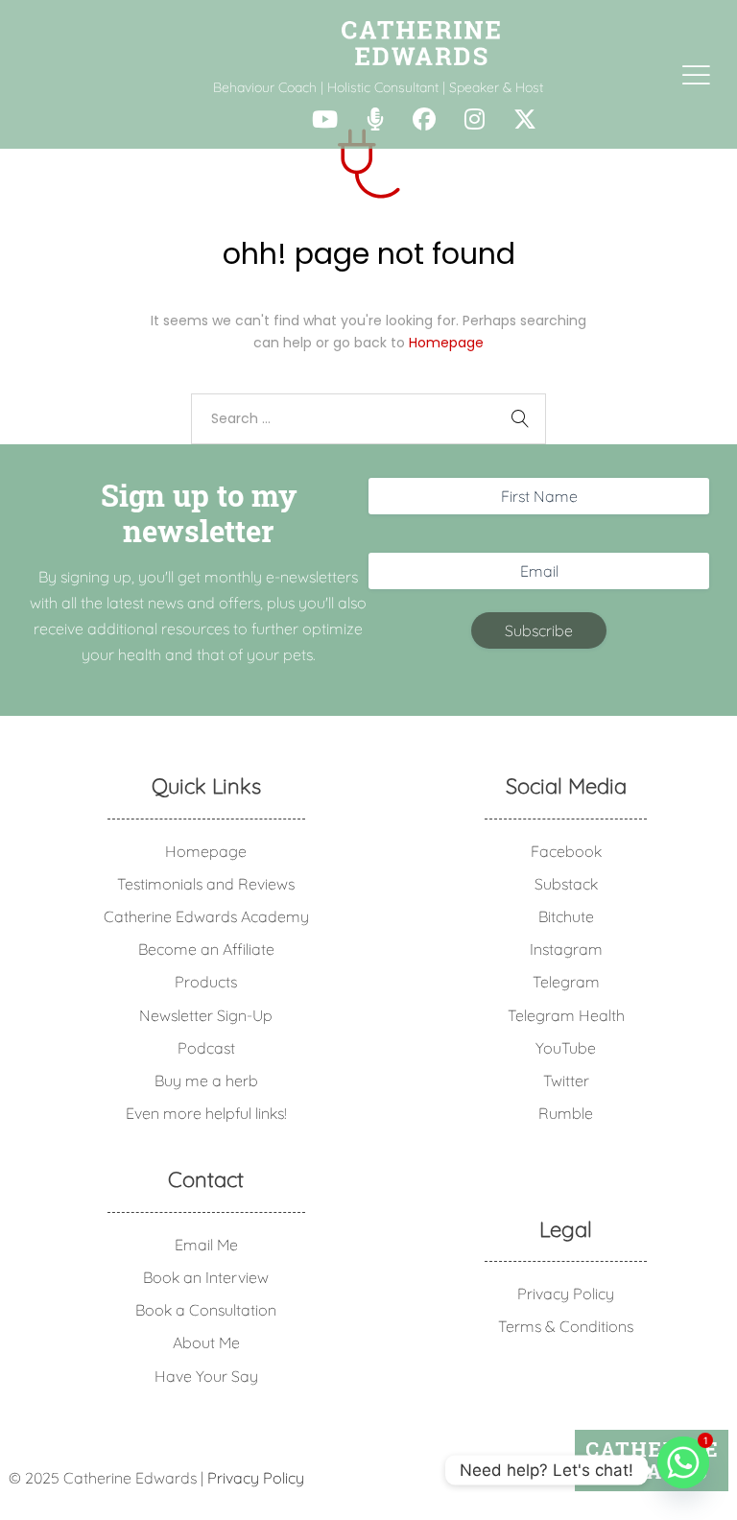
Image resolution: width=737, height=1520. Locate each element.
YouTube (565, 1047)
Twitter (566, 1080)
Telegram (566, 981)
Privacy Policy (565, 1293)
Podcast (206, 1047)
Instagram (566, 949)
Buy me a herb (206, 1080)
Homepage (446, 342)
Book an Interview (206, 1277)
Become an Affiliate (206, 949)
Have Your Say (206, 1376)
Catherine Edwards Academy (206, 916)
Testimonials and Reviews (206, 883)
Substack (566, 883)
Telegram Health (566, 1015)
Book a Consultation (205, 1309)
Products (206, 981)
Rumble (565, 1113)
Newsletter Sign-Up (206, 1015)
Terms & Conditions (565, 1326)
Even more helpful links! (206, 1113)
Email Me (206, 1244)
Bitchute (566, 916)
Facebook (566, 851)
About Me (206, 1342)
